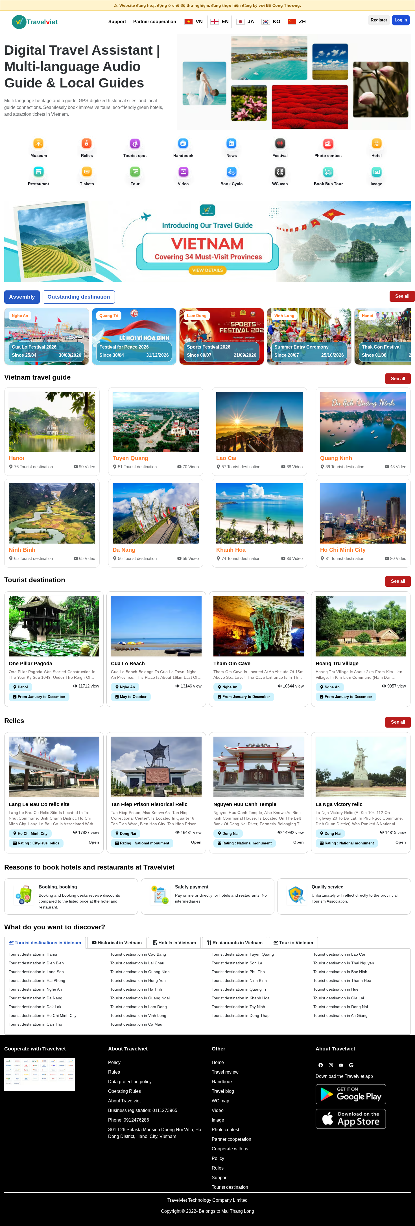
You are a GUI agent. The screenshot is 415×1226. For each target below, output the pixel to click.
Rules (114, 1072)
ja (250, 21)
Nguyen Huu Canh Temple (244, 804)
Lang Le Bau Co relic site (39, 804)
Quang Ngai (140, 998)
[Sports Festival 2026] (222, 336)
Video (218, 1110)
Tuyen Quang (130, 458)
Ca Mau (136, 1024)
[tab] (45, 943)
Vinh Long (138, 1015)
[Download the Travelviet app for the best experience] (351, 1096)
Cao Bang (138, 954)
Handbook (222, 1081)
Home (218, 1062)
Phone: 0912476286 (128, 1120)
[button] (34, 241)
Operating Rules (124, 1091)
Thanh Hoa (342, 980)
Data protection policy (130, 1081)
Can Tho (35, 1024)
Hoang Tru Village (337, 663)
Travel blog (223, 1091)
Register (379, 19)
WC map (220, 1100)
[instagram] (331, 1065)
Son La (237, 963)
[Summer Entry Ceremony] (309, 336)
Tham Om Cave (231, 663)
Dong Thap (241, 1015)
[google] (351, 1065)
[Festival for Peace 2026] (134, 336)
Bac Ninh (340, 971)
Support (117, 21)
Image (218, 1120)
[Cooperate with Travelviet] (39, 1074)
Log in (401, 19)
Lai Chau (137, 963)
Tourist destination (230, 1187)
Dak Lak (35, 1006)
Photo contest (225, 1129)
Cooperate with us (230, 1148)
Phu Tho (238, 971)
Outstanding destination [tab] (78, 297)
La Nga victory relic (339, 804)
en (224, 21)
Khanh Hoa (231, 550)
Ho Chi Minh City (343, 550)
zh (302, 21)
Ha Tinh (136, 989)
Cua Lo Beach (128, 663)
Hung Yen (138, 980)
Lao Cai (226, 458)
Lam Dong (138, 1006)
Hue (336, 989)
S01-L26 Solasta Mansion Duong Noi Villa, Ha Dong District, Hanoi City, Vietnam (154, 1133)
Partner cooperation (154, 21)
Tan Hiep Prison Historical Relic (149, 804)
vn (198, 21)
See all (402, 296)
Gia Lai (338, 998)
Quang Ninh (336, 458)
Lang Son (36, 971)
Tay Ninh (238, 1006)
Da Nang (124, 550)
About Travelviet (124, 1100)
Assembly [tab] (22, 297)
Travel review (225, 1072)
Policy (114, 1062)
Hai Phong (37, 980)
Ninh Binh (22, 550)
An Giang (340, 1015)
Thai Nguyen (343, 963)
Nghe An (35, 989)
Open (94, 842)
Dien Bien (36, 963)
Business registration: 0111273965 (142, 1110)
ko (275, 21)
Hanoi (16, 458)
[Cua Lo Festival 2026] (47, 336)
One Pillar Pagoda (30, 663)
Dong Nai (340, 1006)
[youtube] (341, 1065)
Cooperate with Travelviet (35, 1049)
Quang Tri (239, 989)
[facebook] (320, 1065)
